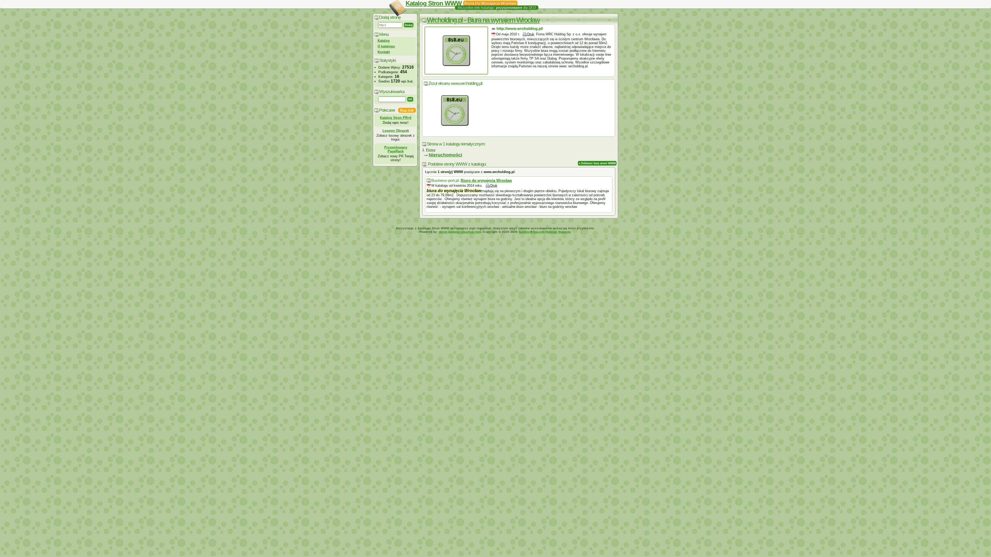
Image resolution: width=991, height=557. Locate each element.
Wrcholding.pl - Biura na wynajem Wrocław (483, 20)
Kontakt (384, 52)
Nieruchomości (445, 155)
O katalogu (386, 46)
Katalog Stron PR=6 (395, 118)
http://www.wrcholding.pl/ (520, 28)
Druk (530, 34)
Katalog (384, 41)
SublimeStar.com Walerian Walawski (545, 231)
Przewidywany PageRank (395, 149)
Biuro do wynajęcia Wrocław (486, 180)
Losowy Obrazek (395, 131)
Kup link (407, 110)
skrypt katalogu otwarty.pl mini (460, 231)
